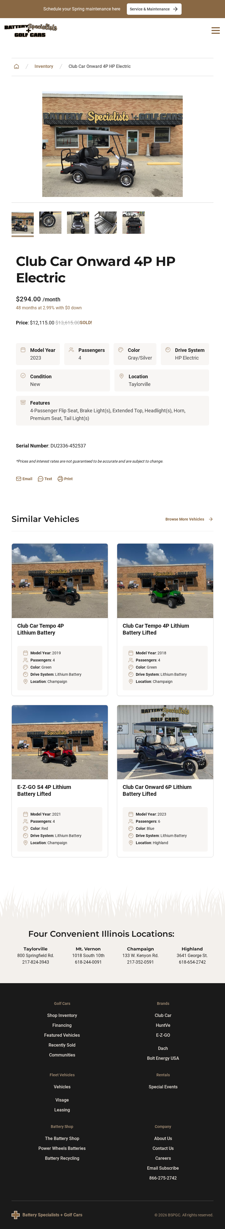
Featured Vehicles (62, 1035)
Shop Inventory (62, 1015)
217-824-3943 (35, 962)
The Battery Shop (62, 1138)
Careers (163, 1158)
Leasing (62, 1110)
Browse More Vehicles (184, 519)
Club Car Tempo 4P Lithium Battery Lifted (156, 629)
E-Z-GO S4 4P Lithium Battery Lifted (44, 790)
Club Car (163, 1015)
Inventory (44, 66)
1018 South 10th (88, 955)
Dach (163, 1048)
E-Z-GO (163, 1035)
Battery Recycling (62, 1158)
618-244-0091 (88, 962)
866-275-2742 (163, 1178)
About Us (163, 1138)
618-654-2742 (192, 962)
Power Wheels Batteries (62, 1148)
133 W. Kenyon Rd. (140, 955)
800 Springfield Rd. (35, 955)
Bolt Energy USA (163, 1058)
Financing (62, 1025)
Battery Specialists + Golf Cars (52, 1214)
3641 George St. (192, 955)
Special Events (163, 1086)
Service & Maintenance (150, 9)
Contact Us (163, 1148)
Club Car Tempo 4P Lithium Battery (40, 629)
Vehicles (62, 1086)
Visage (62, 1100)
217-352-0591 (140, 962)
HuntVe (163, 1025)
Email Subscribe (163, 1168)
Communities (62, 1055)
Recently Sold (62, 1045)
